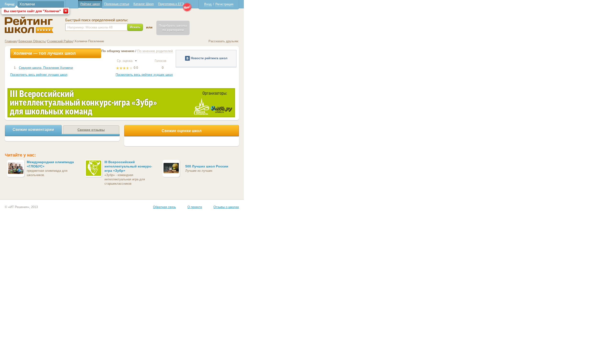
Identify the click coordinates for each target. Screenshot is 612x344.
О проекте (194, 207)
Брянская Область (31, 41)
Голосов (161, 61)
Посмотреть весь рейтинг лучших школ (38, 74)
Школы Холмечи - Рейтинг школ (29, 25)
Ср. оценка (125, 61)
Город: (10, 4)
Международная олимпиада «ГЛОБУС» (50, 164)
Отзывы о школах (226, 207)
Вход (208, 4)
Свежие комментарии (33, 130)
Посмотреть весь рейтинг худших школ (144, 74)
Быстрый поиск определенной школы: (96, 20)
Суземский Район (59, 41)
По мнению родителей (155, 51)
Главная (10, 41)
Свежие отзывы (91, 130)
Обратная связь (164, 207)
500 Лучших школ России (206, 166)
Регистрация (224, 4)
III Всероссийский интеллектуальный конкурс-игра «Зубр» (128, 166)
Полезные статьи (116, 4)
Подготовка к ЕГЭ (171, 4)
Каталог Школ (143, 4)
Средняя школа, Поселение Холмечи (46, 68)
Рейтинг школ (90, 4)
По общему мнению (117, 51)
